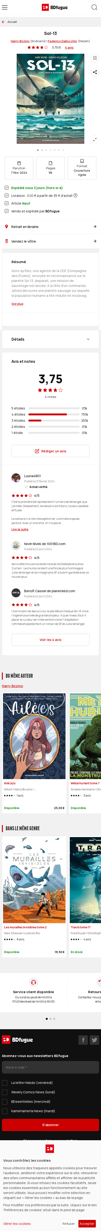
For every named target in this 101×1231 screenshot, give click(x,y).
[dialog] (50, 1185)
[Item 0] (38, 150)
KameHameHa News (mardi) (33, 1111)
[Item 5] (59, 150)
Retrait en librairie (25, 226)
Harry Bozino (20, 41)
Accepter (87, 1223)
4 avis (69, 47)
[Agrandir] (95, 139)
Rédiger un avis (53, 451)
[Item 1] (42, 150)
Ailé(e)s (10, 783)
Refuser (68, 1223)
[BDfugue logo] (55, 7)
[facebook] (83, 1040)
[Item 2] (46, 150)
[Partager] (95, 72)
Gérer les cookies (17, 1223)
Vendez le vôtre (23, 241)
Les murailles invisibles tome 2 (25, 927)
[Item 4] (54, 150)
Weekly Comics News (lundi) (33, 1092)
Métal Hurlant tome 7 (85, 783)
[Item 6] (63, 150)
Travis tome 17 (81, 927)
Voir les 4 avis (50, 639)
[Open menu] (5, 7)
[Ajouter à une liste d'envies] (95, 58)
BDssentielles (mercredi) (30, 1101)
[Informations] (75, 195)
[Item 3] (50, 150)
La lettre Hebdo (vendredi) (32, 1082)
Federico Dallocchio (62, 41)
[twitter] (94, 1040)
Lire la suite (20, 529)
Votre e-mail (15, 1067)
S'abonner (50, 1125)
